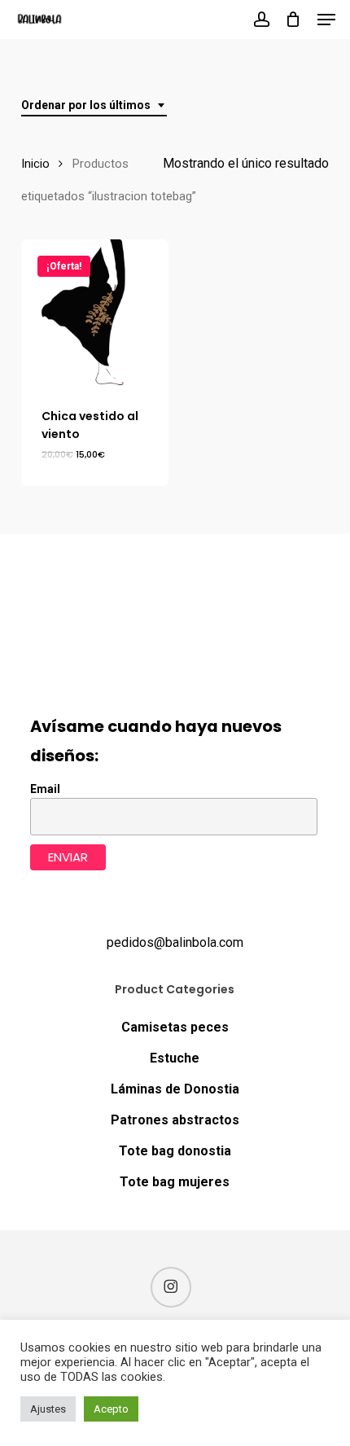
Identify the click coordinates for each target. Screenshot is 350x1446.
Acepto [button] (111, 1409)
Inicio (35, 163)
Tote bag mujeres (175, 1182)
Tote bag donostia (175, 1151)
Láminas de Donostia (175, 1089)
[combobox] (94, 105)
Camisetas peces (175, 1027)
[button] (326, 19)
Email (45, 788)
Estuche (174, 1058)
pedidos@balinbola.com (175, 942)
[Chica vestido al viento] (94, 313)
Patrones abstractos (175, 1120)
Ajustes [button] (48, 1409)
